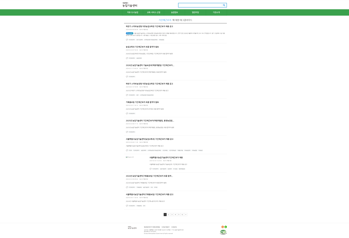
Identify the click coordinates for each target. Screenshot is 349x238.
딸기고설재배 (140, 39)
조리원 (155, 187)
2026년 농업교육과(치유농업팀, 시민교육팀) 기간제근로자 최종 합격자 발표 (149, 54)
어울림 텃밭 (180, 150)
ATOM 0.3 (222, 227)
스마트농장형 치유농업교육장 (150, 39)
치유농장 (200, 150)
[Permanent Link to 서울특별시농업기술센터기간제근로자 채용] (130, 157)
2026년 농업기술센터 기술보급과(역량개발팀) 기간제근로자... (150, 65)
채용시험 (145, 29)
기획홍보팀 (139, 187)
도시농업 (175, 168)
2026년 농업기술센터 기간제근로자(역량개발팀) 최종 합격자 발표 (146, 72)
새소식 (141, 29)
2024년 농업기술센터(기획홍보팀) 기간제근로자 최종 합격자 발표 (146, 183)
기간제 (130, 150)
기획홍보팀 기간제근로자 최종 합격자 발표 (142, 102)
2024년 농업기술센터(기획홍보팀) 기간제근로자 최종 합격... (149, 176)
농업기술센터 (163, 168)
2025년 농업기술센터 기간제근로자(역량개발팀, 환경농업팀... (150, 121)
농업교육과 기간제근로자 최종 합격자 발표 (142, 47)
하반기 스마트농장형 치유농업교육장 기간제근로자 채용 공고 (149, 26)
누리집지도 (174, 227)
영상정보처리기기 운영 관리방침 (152, 227)
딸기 (138, 95)
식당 (152, 187)
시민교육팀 (165, 150)
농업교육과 (139, 58)
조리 (144, 205)
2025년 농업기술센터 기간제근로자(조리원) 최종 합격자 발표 (145, 109)
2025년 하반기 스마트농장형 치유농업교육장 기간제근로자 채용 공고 (147, 90)
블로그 (225, 227)
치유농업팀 (161, 39)
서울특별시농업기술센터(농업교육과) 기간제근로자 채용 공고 (149, 139)
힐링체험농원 (182, 168)
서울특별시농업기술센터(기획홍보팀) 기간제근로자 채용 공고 (149, 194)
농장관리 (170, 168)
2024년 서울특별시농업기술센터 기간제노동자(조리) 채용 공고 (145, 201)
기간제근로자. (132, 39)
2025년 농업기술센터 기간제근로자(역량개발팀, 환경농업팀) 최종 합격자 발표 (150, 127)
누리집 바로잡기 (166, 227)
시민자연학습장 (172, 150)
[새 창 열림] (223, 230)
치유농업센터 (187, 150)
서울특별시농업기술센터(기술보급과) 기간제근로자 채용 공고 (168, 164)
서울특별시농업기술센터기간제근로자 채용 (166, 157)
